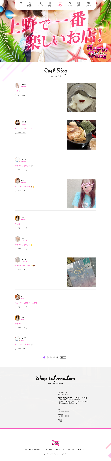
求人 (73, 449)
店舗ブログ (57, 449)
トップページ (28, 449)
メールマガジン (80, 449)
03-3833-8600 (64, 411)
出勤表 (50, 449)
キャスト (44, 449)
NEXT (62, 357)
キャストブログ (66, 449)
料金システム (37, 449)
